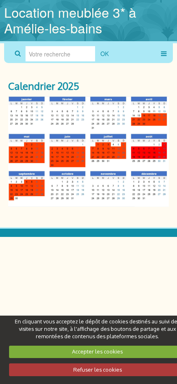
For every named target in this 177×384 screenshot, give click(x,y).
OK (104, 53)
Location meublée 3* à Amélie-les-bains (70, 19)
